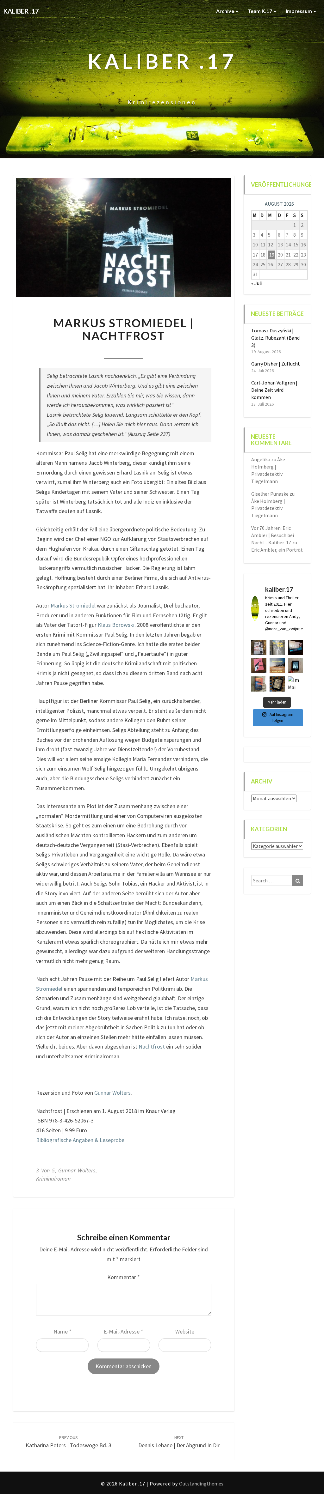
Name (62, 1331)
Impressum (299, 11)
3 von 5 (45, 1170)
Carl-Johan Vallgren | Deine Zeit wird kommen (274, 389)
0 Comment (162, 351)
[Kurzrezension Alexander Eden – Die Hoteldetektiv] (295, 665)
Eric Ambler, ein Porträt (277, 550)
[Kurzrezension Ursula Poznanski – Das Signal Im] (277, 684)
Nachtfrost (152, 1046)
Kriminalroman (53, 1178)
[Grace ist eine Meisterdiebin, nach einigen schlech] (258, 684)
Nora (84, 351)
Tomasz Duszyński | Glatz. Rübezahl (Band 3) (275, 337)
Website (184, 1331)
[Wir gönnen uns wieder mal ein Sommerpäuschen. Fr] (277, 665)
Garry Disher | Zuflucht (275, 363)
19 (271, 254)
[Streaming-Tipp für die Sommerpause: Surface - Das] (295, 647)
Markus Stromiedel (73, 605)
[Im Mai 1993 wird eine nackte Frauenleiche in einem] (295, 684)
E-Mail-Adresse (123, 1331)
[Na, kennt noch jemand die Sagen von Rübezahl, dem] (258, 647)
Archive (225, 11)
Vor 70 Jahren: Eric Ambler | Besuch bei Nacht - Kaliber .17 (272, 535)
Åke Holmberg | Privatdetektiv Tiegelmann (268, 508)
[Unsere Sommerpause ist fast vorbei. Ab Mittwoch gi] (277, 647)
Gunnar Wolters (112, 1092)
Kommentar (123, 1277)
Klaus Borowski (116, 624)
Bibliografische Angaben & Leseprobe (80, 1140)
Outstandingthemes (201, 1483)
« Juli (256, 283)
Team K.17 (260, 11)
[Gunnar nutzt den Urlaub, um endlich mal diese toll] (258, 665)
